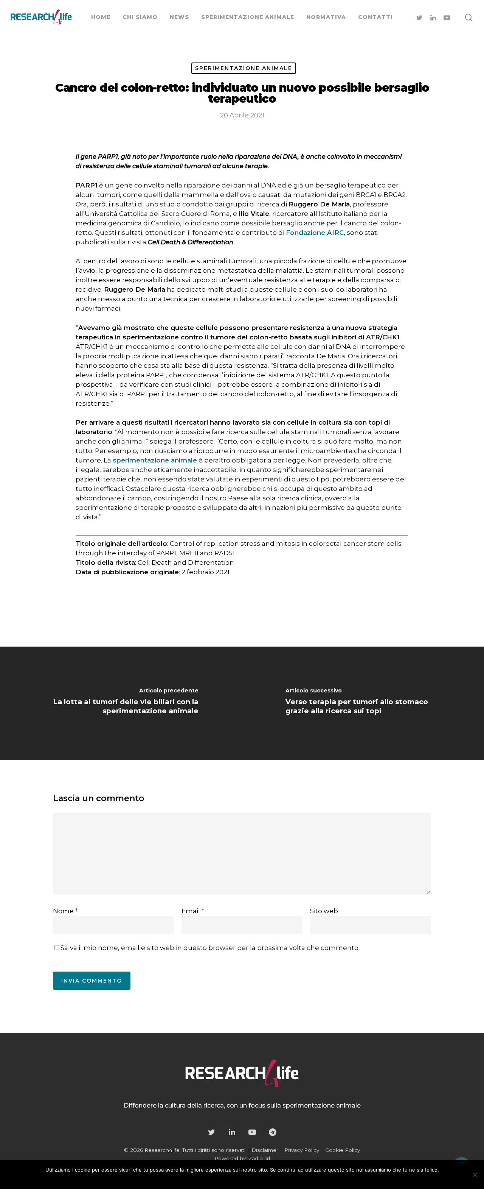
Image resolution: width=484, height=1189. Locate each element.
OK (216, 1180)
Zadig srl (259, 1158)
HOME (100, 17)
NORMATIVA (326, 17)
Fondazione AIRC (315, 232)
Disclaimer (264, 1150)
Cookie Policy (342, 1150)
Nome (65, 911)
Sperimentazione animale (243, 68)
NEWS (179, 17)
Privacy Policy (301, 1150)
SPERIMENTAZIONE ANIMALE (247, 17)
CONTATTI (375, 17)
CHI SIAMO (140, 17)
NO (232, 1180)
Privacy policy (259, 1180)
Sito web (324, 911)
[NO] (474, 1174)
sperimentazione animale (155, 460)
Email (193, 911)
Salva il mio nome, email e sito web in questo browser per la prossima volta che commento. (210, 948)
